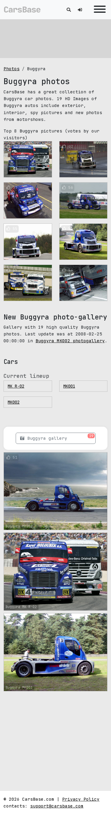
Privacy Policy (80, 799)
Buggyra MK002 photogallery (70, 340)
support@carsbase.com (56, 806)
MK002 (14, 402)
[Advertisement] (55, 38)
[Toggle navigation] (98, 9)
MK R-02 (16, 386)
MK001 (69, 386)
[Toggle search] (68, 9)
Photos (12, 68)
